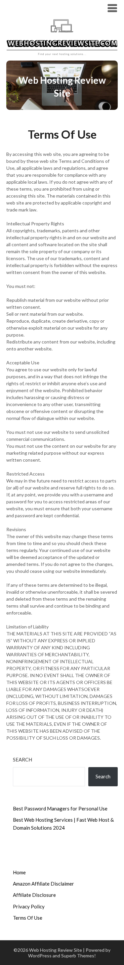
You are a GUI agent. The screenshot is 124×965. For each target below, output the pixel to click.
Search (22, 759)
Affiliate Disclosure (34, 895)
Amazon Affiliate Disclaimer (43, 884)
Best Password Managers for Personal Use (60, 808)
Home (19, 872)
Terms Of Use (27, 918)
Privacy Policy (29, 906)
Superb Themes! (78, 955)
